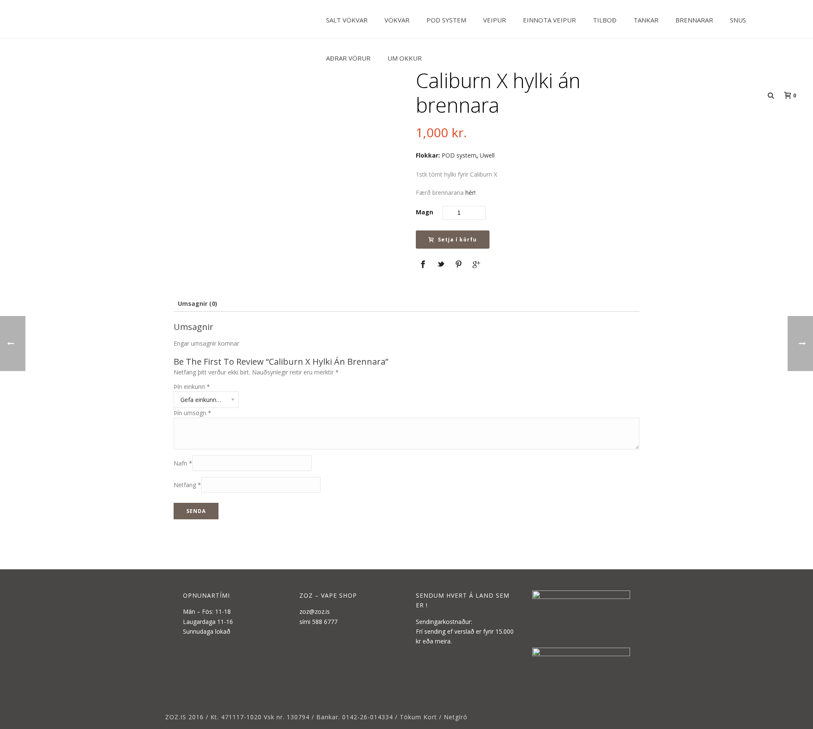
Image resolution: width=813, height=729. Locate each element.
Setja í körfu (457, 239)
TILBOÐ (605, 20)
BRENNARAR (694, 20)
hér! (470, 192)
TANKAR (645, 20)
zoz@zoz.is (314, 611)
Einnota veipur (549, 20)
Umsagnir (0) (197, 303)
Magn (424, 212)
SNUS (738, 20)
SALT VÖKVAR (347, 20)
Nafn (183, 463)
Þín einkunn (192, 387)
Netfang (187, 485)
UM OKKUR (404, 58)
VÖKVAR (396, 20)
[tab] (197, 303)
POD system (459, 155)
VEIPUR (494, 20)
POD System (446, 20)
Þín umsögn (192, 413)
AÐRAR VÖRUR (348, 58)
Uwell (487, 155)
